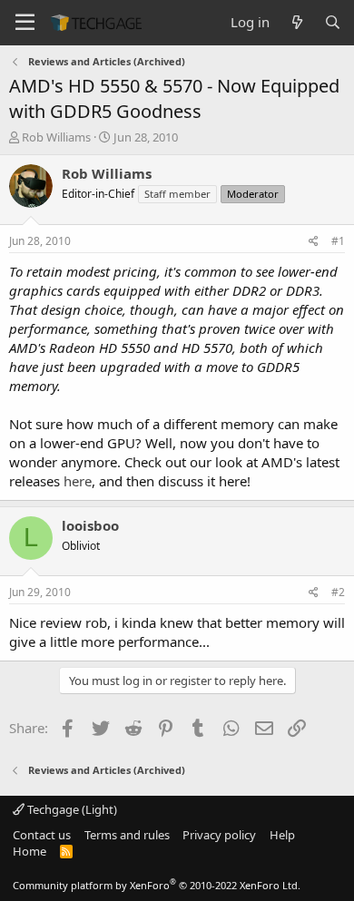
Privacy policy (219, 835)
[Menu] (25, 22)
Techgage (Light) (71, 809)
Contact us (42, 835)
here (78, 481)
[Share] (313, 241)
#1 (338, 241)
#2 (338, 592)
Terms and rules (127, 835)
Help (282, 835)
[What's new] (296, 22)
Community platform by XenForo (156, 885)
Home (29, 851)
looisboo (90, 525)
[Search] (332, 22)
